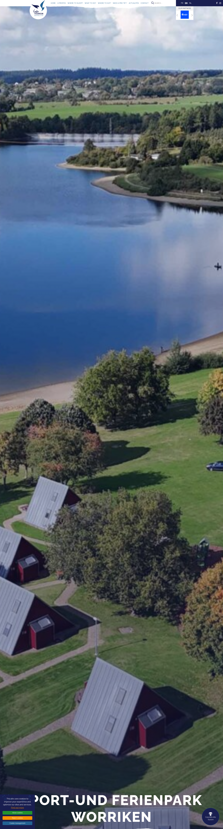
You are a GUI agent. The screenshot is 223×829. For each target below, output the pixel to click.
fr (182, 3)
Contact (145, 3)
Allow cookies (17, 813)
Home (53, 3)
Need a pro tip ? (120, 3)
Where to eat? (104, 3)
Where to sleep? (75, 3)
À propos (61, 3)
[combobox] (163, 3)
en (186, 3)
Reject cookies (17, 818)
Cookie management (17, 823)
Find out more (17, 807)
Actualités (134, 3)
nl (190, 3)
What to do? (90, 3)
